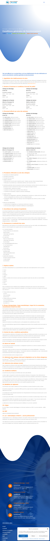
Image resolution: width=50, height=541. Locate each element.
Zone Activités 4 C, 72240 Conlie (20, 488)
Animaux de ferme (6, 532)
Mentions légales (42, 538)
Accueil (3, 526)
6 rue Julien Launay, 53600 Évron (20, 508)
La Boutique (5, 538)
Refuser (33, 536)
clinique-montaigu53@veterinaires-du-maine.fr (23, 507)
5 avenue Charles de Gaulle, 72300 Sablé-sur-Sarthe (24, 517)
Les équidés (4, 534)
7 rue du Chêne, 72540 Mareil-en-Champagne (23, 497)
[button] (47, 529)
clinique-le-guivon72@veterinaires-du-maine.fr (23, 516)
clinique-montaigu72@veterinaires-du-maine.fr (23, 487)
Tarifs (3, 536)
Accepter (23, 536)
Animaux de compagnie (7, 530)
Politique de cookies (25, 538)
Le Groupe (4, 528)
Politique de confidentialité (33, 538)
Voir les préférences (43, 536)
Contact (4, 540)
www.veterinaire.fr (31, 83)
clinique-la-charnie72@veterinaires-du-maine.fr (23, 496)
